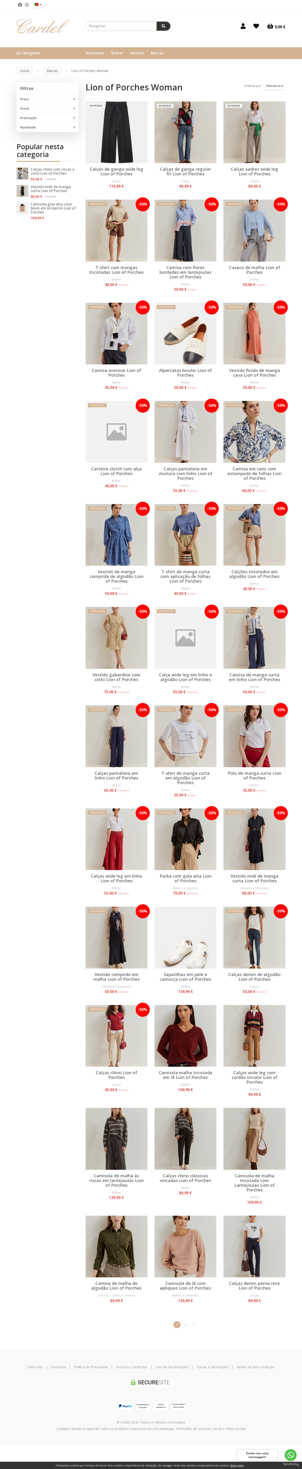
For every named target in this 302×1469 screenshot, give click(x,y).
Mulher (117, 53)
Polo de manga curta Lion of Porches (254, 775)
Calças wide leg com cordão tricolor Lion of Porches (254, 1077)
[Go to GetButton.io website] (290, 1464)
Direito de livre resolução (255, 1367)
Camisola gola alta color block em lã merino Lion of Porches (53, 208)
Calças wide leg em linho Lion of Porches (116, 878)
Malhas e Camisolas (185, 1295)
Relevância (273, 86)
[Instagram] (27, 5)
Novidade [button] (28, 127)
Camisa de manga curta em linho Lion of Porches (254, 677)
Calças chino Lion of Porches (116, 1075)
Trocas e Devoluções (212, 1367)
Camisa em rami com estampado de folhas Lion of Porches (254, 473)
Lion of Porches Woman (134, 87)
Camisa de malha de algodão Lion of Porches (116, 1285)
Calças (116, 181)
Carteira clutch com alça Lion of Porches (116, 471)
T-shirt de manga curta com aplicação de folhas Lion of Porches (185, 576)
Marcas (157, 53)
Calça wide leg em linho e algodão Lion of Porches (185, 677)
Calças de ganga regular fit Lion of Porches (185, 171)
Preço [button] (24, 99)
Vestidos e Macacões (254, 888)
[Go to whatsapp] (291, 1455)
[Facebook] (20, 5)
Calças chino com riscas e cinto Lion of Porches (53, 171)
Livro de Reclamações (172, 1367)
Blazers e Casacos (185, 888)
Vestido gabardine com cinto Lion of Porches (116, 677)
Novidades (95, 53)
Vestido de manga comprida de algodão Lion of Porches (116, 576)
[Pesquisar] (163, 26)
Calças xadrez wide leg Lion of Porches (254, 171)
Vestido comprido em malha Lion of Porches (116, 977)
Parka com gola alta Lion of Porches (185, 878)
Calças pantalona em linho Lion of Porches (116, 775)
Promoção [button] (28, 118)
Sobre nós (35, 1367)
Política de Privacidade (91, 1367)
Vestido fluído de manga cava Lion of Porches (254, 372)
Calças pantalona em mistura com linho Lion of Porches (185, 473)
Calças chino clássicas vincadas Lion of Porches (185, 1178)
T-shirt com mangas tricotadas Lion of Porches (116, 270)
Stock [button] (24, 108)
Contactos (58, 1367)
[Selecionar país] (38, 4)
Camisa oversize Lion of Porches (116, 372)
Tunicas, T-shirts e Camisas (116, 1295)
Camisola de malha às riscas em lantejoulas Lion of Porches (116, 1180)
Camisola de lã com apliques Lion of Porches (185, 1285)
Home (24, 71)
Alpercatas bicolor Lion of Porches (185, 372)
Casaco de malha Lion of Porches (254, 270)
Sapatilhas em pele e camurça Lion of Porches (185, 977)
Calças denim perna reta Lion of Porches (254, 1285)
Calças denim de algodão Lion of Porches (254, 977)
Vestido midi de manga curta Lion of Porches (51, 188)
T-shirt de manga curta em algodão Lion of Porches (185, 777)
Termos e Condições (131, 1367)
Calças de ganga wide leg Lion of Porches (116, 171)
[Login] (243, 26)
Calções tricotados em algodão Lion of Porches (254, 574)
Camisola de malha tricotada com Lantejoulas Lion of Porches (254, 1183)
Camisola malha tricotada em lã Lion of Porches (185, 1075)
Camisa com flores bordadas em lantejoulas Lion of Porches (185, 272)
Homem (137, 53)
